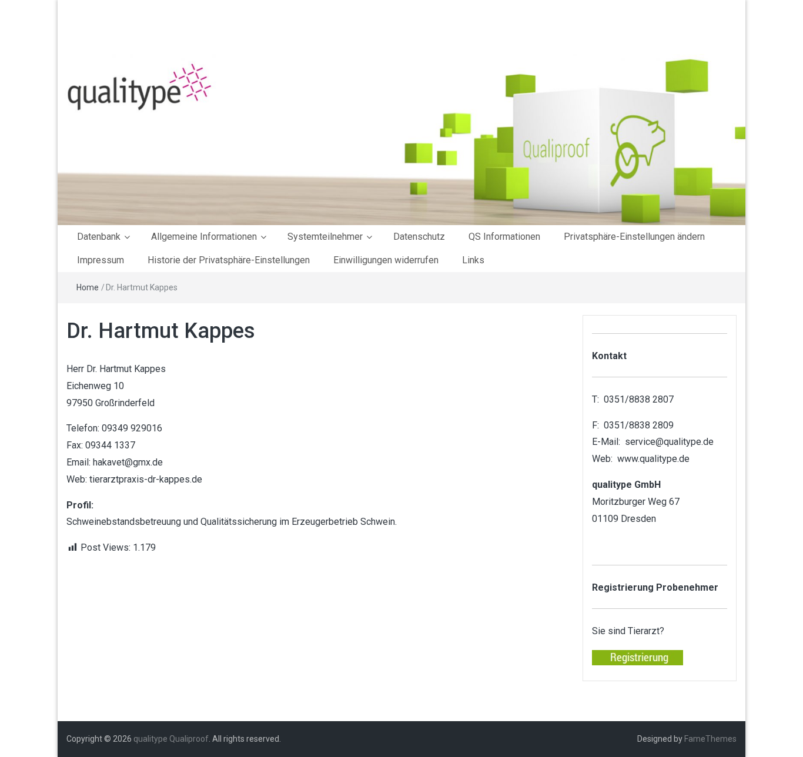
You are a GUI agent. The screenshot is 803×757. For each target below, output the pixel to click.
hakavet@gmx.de (128, 462)
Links (473, 260)
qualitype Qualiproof (171, 738)
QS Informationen (504, 236)
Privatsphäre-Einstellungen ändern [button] (634, 236)
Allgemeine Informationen (204, 236)
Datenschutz (419, 236)
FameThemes (710, 738)
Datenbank (99, 236)
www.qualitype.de (653, 458)
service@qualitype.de (669, 441)
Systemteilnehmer (325, 236)
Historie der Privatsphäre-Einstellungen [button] (229, 260)
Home (87, 287)
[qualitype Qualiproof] (401, 139)
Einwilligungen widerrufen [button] (386, 260)
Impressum (100, 260)
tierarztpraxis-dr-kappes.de (145, 479)
